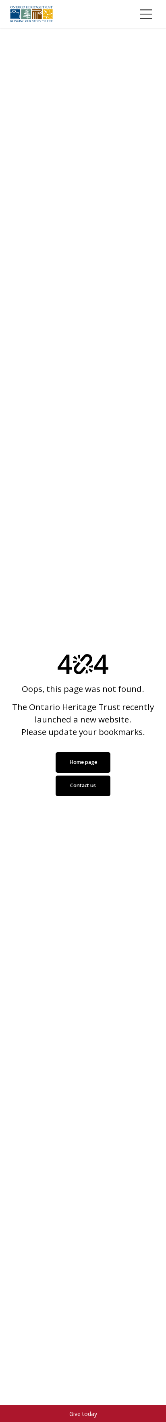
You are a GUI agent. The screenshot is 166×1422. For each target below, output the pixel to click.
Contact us (83, 785)
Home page (83, 762)
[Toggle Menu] (146, 14)
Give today (83, 1414)
